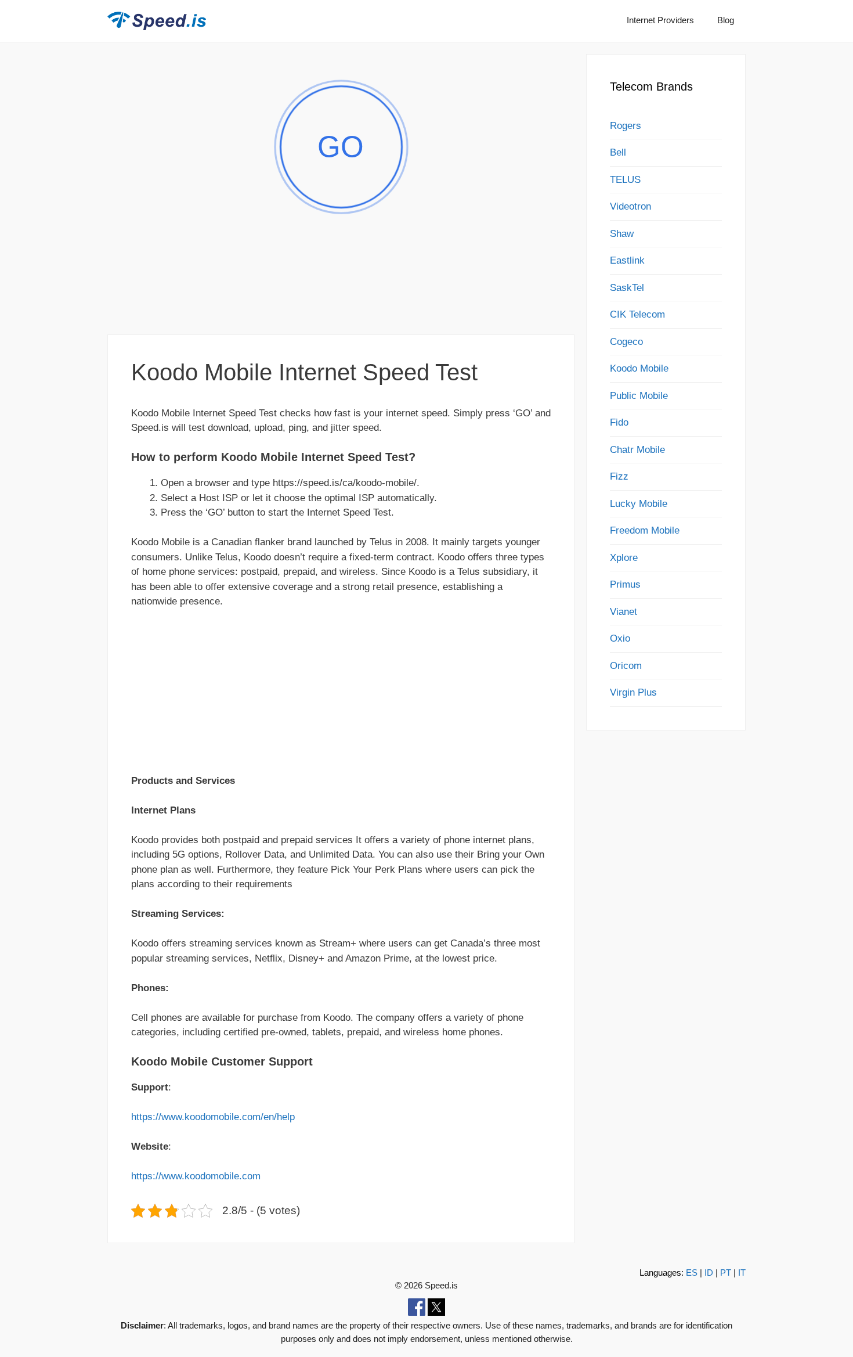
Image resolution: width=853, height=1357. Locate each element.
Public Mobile (639, 395)
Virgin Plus (633, 692)
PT (725, 1272)
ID (708, 1272)
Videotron (630, 206)
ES (691, 1272)
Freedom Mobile (644, 530)
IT (742, 1272)
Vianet (623, 611)
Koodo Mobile (639, 368)
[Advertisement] (341, 292)
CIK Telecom (637, 314)
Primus (625, 584)
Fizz (619, 476)
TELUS (625, 179)
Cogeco (626, 341)
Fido (619, 422)
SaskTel (627, 287)
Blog (725, 20)
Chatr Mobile (637, 449)
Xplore (624, 557)
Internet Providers (660, 20)
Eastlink (627, 260)
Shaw (622, 233)
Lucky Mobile (638, 503)
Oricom (626, 665)
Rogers (625, 125)
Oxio (620, 638)
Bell (618, 152)
